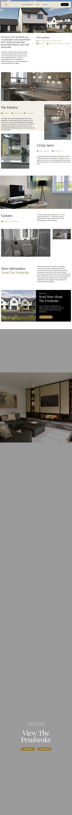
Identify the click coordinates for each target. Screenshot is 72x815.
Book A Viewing (28, 749)
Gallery (45, 4)
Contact (65, 4)
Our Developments (27, 4)
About (38, 4)
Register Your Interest (44, 749)
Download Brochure (46, 317)
